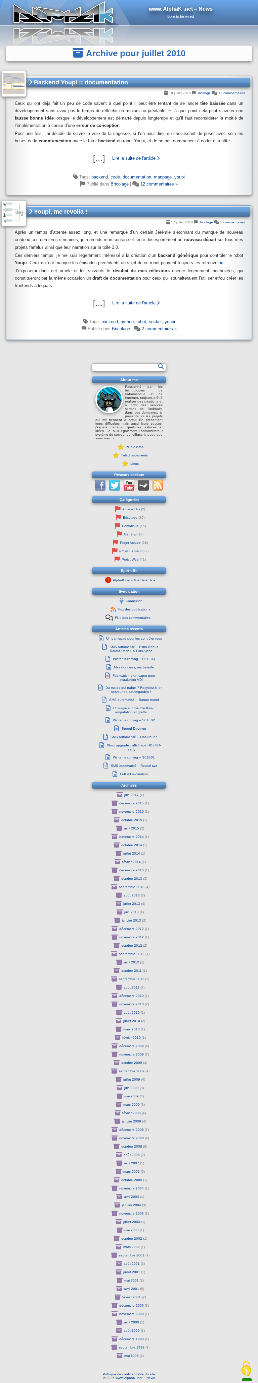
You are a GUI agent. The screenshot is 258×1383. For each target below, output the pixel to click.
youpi (179, 176)
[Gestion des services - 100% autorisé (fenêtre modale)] (246, 1369)
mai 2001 (131, 1280)
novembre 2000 (131, 1314)
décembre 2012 (131, 929)
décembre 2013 (131, 870)
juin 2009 (131, 1088)
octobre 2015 (131, 820)
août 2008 (132, 1155)
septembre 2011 (131, 979)
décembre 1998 (131, 1339)
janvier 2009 (131, 1121)
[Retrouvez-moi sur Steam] (143, 489)
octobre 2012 (131, 945)
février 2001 (131, 1297)
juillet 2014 (131, 853)
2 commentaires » (159, 328)
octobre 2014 (131, 845)
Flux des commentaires (132, 618)
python (127, 321)
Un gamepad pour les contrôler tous (134, 638)
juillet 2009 (131, 1079)
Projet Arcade (130, 542)
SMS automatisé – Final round (134, 737)
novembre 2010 (131, 1004)
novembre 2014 (131, 837)
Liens (134, 463)
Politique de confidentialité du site (129, 1374)
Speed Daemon (134, 728)
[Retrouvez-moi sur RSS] (158, 489)
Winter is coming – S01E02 (134, 720)
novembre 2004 (131, 1188)
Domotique (130, 526)
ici (222, 262)
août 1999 (132, 1330)
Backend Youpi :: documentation (80, 82)
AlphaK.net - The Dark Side (134, 580)
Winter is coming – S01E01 (134, 757)
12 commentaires (231, 93)
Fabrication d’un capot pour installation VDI (134, 677)
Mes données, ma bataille (134, 667)
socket (155, 321)
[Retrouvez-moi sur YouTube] (129, 489)
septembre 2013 (131, 887)
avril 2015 (131, 828)
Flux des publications (134, 609)
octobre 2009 (131, 1063)
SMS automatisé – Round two (134, 766)
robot (141, 321)
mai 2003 (131, 1230)
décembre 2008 (131, 1130)
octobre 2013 (131, 878)
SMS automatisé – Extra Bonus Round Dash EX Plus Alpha (134, 649)
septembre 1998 (131, 1347)
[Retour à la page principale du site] (129, 12)
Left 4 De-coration (134, 774)
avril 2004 (131, 1196)
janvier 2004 (131, 1205)
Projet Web (130, 559)
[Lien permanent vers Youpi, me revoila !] (13, 213)
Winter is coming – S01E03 (134, 659)
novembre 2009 (131, 1054)
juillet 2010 (131, 1021)
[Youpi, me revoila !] (129, 303)
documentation (137, 176)
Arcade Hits (131, 509)
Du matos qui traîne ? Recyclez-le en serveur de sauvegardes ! (134, 690)
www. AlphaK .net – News (135, 1378)
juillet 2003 (131, 1222)
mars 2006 (131, 1171)
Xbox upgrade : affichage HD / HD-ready (134, 747)
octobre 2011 (131, 970)
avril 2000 (131, 1322)
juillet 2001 (131, 1272)
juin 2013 (131, 912)
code (115, 176)
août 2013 (132, 895)
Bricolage (204, 93)
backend (99, 176)
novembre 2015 (131, 811)
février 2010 (131, 1037)
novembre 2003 (131, 1213)
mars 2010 (131, 1029)
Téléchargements (134, 455)
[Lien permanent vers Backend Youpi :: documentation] (13, 84)
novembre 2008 (131, 1138)
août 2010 (132, 1012)
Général (130, 534)
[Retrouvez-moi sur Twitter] (114, 489)
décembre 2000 (131, 1305)
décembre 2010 (131, 996)
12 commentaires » (159, 184)
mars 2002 (131, 1247)
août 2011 (131, 987)
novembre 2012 (131, 937)
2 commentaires (232, 222)
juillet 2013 (131, 903)
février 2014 (131, 862)
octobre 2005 (131, 1180)
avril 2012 (131, 962)
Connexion (134, 601)
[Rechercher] (161, 366)
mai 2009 (131, 1096)
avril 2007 (131, 1163)
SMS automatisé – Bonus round (134, 700)
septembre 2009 (131, 1071)
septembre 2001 (131, 1255)
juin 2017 (131, 795)
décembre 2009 (131, 1046)
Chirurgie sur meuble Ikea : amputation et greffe (134, 710)
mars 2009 (131, 1104)
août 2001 (132, 1263)
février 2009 (131, 1113)
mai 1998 (131, 1356)
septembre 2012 (131, 954)
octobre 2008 (131, 1146)
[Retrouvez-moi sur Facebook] (100, 489)
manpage (163, 176)
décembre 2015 (131, 803)
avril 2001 (131, 1289)
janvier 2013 (131, 920)
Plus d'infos (134, 447)
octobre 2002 (131, 1238)
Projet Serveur (130, 551)
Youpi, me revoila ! (59, 211)
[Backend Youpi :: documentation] (129, 158)
